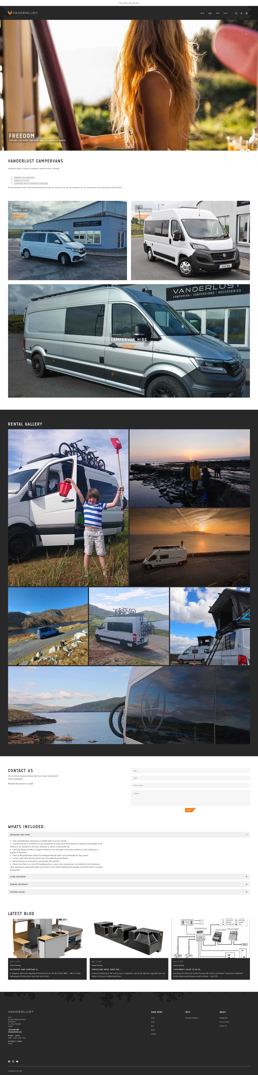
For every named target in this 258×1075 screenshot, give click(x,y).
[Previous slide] (242, 151)
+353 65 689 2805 (13, 1029)
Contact (153, 1034)
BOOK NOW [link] (17, 217)
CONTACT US (15, 140)
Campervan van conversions (24, 177)
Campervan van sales (21, 180)
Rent (152, 1026)
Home (153, 1018)
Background (223, 1018)
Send (189, 810)
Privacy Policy (224, 1022)
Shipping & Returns (191, 1018)
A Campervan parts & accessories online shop (31, 183)
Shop (152, 1022)
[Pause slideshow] (248, 151)
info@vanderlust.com (15, 1032)
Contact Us (223, 1026)
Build (153, 1030)
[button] (218, 12)
